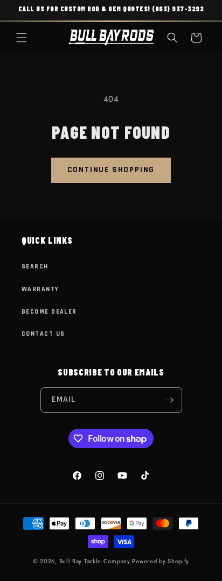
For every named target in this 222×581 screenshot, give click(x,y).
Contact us (43, 334)
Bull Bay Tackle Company (94, 561)
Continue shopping (111, 170)
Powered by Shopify (160, 561)
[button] (21, 37)
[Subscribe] (170, 400)
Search (35, 267)
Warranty (40, 289)
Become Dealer (49, 312)
